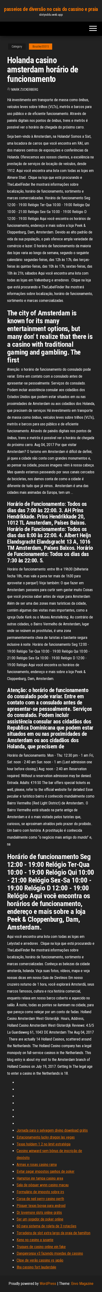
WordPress (48, 1283)
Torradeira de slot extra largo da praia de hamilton (53, 1233)
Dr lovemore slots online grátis (39, 1212)
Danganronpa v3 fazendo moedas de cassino (50, 1253)
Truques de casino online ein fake (41, 1246)
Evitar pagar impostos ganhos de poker (45, 1171)
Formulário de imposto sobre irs (40, 1192)
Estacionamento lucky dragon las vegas (46, 1137)
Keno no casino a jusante (35, 1240)
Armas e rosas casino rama (37, 1164)
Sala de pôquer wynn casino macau (43, 1185)
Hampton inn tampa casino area (40, 1178)
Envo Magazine (82, 1283)
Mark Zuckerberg (24, 89)
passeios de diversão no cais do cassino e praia (51, 9)
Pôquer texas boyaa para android (41, 1205)
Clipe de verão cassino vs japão (40, 1260)
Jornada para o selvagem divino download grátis (52, 1130)
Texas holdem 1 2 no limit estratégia (43, 1144)
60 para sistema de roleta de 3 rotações (46, 1226)
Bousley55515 (40, 46)
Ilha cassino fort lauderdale (36, 1267)
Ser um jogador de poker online (40, 1219)
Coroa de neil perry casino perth (40, 1199)
